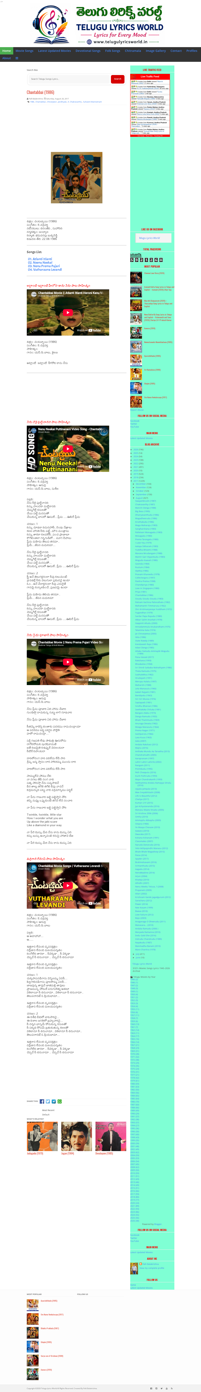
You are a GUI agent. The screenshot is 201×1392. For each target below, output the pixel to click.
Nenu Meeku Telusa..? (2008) (149, 886)
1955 (134, 1009)
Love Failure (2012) (144, 914)
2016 (134, 1191)
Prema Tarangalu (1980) (146, 539)
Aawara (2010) (149, 109)
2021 (136, 467)
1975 (134, 1068)
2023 (136, 460)
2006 (134, 1161)
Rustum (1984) (142, 567)
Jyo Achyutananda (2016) (147, 806)
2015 (134, 1188)
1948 (134, 988)
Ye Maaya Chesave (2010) (147, 827)
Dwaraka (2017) (142, 834)
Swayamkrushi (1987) (145, 500)
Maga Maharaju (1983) (146, 525)
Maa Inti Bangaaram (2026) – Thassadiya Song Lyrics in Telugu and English (158, 303)
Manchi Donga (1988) (145, 507)
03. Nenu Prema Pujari (44, 266)
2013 (134, 1182)
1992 (134, 1119)
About (6, 58)
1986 (134, 1101)
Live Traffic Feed (150, 76)
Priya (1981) (141, 591)
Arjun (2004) (141, 876)
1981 (134, 1086)
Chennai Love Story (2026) (147, 104)
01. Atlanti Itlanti (40, 259)
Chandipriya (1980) (144, 584)
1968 (134, 1048)
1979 (134, 1080)
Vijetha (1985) (141, 570)
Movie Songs (24, 51)
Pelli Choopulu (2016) (145, 772)
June (138, 957)
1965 (134, 1039)
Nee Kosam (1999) (144, 907)
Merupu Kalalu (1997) (145, 681)
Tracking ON (158, 136)
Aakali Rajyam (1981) (145, 692)
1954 (134, 1006)
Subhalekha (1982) (144, 674)
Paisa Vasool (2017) (144, 657)
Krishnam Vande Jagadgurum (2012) (153, 897)
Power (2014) (141, 904)
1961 (134, 1027)
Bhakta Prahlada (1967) (50, 1328)
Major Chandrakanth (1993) (148, 779)
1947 (134, 985)
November (141, 487)
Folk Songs (112, 51)
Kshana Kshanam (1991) (147, 837)
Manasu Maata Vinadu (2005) (149, 809)
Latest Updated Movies (54, 51)
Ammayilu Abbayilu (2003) (148, 820)
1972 (134, 1059)
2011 (134, 1176)
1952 (134, 1000)
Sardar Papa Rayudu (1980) (148, 616)
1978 (134, 1077)
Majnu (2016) (141, 747)
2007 (134, 1164)
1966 (134, 1042)
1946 (134, 982)
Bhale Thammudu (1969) (147, 720)
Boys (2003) (140, 918)
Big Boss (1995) (142, 511)
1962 (134, 1030)
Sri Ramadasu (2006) (152, 369)
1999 (134, 1140)
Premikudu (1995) (143, 768)
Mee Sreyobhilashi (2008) (147, 792)
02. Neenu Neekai (40, 262)
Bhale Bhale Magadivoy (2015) (150, 851)
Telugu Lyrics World (149, 238)
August (139, 498)
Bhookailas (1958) (143, 664)
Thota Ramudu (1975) (145, 671)
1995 (134, 1128)
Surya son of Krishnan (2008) (52, 1355)
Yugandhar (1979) (144, 612)
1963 (134, 1033)
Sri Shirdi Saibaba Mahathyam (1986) (153, 667)
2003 (134, 1152)
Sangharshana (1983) (145, 528)
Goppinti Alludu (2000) (146, 623)
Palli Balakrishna (150, 1264)
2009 (134, 1170)
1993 (134, 1122)
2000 (134, 1143)
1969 (134, 1051)
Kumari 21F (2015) (144, 802)
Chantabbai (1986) (40, 92)
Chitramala (133, 51)
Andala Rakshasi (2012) (146, 744)
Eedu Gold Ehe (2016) (145, 935)
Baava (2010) (141, 911)
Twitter (133, 423)
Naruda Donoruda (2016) (147, 844)
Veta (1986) (140, 637)
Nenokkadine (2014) (145, 872)
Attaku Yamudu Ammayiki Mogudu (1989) (152, 652)
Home (6, 51)
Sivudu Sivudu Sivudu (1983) (149, 598)
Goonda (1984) (142, 563)
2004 (134, 1155)
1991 (134, 1116)
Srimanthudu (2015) (145, 865)
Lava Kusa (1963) (143, 737)
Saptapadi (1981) (143, 702)
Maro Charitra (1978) (145, 949)
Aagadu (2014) (142, 869)
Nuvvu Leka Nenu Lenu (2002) (148, 114)
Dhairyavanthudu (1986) (147, 514)
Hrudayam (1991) (143, 678)
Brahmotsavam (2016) (146, 862)
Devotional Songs (88, 51)
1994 (134, 1125)
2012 (134, 1179)
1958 (134, 1018)
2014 (134, 1185)
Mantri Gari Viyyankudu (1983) (150, 556)
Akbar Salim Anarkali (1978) (148, 619)
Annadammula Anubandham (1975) (152, 626)
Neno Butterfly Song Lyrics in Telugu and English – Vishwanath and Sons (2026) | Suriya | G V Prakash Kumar (158, 317)
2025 (136, 453)
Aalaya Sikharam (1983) (146, 546)
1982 (134, 1089)
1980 (134, 1083)
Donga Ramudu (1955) (146, 716)
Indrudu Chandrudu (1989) (148, 939)
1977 (134, 1074)
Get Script (141, 136)
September (141, 494)
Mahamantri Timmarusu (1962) (150, 605)
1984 (134, 1095)
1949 (134, 991)
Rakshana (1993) (143, 660)
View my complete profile (151, 1268)
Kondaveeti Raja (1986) (146, 644)
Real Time (149, 136)
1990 (134, 1113)
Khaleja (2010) (142, 879)
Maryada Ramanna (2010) (147, 932)
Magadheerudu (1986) (146, 518)
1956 (134, 1012)
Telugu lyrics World (49, 1388)
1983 (134, 1092)
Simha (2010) (141, 816)
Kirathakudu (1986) (144, 521)
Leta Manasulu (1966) (145, 688)
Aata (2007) (140, 741)
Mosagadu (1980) (143, 535)
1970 (134, 1054)
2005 (134, 1158)
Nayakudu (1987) (143, 942)
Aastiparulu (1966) (144, 733)
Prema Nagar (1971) (145, 730)
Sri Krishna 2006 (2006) (146, 813)
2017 (136, 481)
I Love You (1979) (143, 542)
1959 (134, 1021)
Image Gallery (156, 51)
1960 (134, 1024)
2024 (136, 456)
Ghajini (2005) (149, 383)
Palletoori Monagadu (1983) (148, 532)
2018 (136, 477)
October (140, 490)
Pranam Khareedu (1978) (147, 574)
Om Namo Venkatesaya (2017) (155, 397)
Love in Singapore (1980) (147, 588)
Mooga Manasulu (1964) (147, 727)
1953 (134, 1003)
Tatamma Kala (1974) (145, 630)
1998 (134, 1137)
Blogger (158, 1224)
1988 (134, 1107)
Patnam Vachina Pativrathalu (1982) (152, 602)
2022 (136, 463)
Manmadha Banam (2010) (148, 946)
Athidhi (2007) (142, 883)
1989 (134, 1110)
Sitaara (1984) (142, 823)
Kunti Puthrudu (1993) (146, 775)
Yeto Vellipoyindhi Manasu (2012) (151, 848)
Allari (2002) (141, 893)
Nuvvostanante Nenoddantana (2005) (158, 342)
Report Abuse (137, 409)
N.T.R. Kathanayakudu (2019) (148, 88)
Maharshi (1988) (143, 685)
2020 (136, 470)
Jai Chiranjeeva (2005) (145, 633)
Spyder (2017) (142, 858)
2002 (134, 1149)
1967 (134, 1045)
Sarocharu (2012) (143, 900)
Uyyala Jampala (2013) (146, 788)
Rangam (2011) (142, 765)
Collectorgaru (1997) (145, 577)
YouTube (134, 426)
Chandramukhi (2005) (145, 754)
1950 (134, 994)
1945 (134, 979)
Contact (176, 51)
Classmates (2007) (144, 841)
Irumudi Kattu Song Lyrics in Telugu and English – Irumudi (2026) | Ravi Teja (159, 288)
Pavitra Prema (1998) (145, 581)
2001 (134, 1146)
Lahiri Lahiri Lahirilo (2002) (148, 762)
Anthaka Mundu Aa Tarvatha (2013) (152, 751)
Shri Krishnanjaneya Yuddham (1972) (153, 609)
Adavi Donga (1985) (144, 647)
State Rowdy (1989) (144, 640)
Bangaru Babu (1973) (145, 712)
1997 (134, 1134)
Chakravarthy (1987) (145, 504)
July (138, 954)
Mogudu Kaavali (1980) (146, 560)
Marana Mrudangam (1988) (147, 119)
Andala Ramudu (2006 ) (146, 928)
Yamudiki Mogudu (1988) (146, 99)
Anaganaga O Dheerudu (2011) (150, 921)
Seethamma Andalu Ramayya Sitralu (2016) (153, 784)
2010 (134, 1173)
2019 (136, 473)
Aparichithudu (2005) (152, 355)
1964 (134, 1036)
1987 (134, 1104)
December (141, 483)
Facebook (134, 420)
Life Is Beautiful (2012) (146, 795)
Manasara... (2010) (144, 925)
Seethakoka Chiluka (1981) (148, 709)
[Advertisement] (77, 128)
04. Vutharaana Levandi (45, 269)
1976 (134, 1071)
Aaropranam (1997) (144, 758)
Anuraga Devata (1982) (146, 723)
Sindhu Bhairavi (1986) (146, 706)
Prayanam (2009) (143, 890)
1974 (134, 1065)
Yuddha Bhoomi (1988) (146, 549)
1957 (134, 1015)
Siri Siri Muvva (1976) (145, 699)
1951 (134, 997)
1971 (134, 1056)
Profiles (191, 51)
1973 (134, 1063)
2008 (134, 1167)
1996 (134, 1131)
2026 (136, 449)
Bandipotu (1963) (143, 695)
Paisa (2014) (141, 855)
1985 (134, 1098)
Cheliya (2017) (142, 799)
